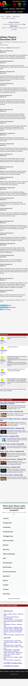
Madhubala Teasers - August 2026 (12, 645)
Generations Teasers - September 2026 (14, 635)
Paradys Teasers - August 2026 (12, 649)
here (1, 390)
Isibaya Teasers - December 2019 (9, 18)
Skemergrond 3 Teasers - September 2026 (13, 625)
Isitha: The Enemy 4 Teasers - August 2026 (13, 657)
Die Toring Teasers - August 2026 (12, 660)
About (1, 671)
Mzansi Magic (12, 307)
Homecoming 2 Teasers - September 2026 (11, 475)
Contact (12, 671)
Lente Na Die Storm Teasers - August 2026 (13, 643)
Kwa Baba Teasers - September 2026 (13, 629)
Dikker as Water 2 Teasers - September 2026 (12, 451)
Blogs (2, 16)
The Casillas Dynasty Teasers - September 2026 (13, 459)
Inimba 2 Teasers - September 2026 (13, 627)
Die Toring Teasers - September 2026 (10, 467)
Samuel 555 (4, 350)
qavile (2, 340)
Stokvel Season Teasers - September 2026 (11, 411)
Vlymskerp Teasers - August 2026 (12, 641)
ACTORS (5, 9)
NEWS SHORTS (20, 9)
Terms (26, 671)
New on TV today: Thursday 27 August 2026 (12, 444)
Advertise (6, 671)
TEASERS (20, 12)
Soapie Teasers (7, 309)
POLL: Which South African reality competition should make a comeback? (12, 402)
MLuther (3, 360)
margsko (3, 372)
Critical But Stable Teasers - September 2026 (12, 428)
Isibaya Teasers (16, 16)
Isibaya (8, 47)
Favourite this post (4, 45)
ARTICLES (12, 9)
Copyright (16, 671)
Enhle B (3, 382)
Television (8, 16)
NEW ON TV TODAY (10, 12)
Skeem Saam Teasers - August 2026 (13, 652)
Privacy (22, 671)
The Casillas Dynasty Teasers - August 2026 (13, 647)
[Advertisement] (14, 322)
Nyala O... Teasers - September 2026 (13, 630)
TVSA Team (7, 42)
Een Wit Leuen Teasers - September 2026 (13, 632)
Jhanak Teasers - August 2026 (11, 651)
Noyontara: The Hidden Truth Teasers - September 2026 (13, 419)
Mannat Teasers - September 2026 (9, 436)
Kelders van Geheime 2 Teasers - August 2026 (12, 654)
